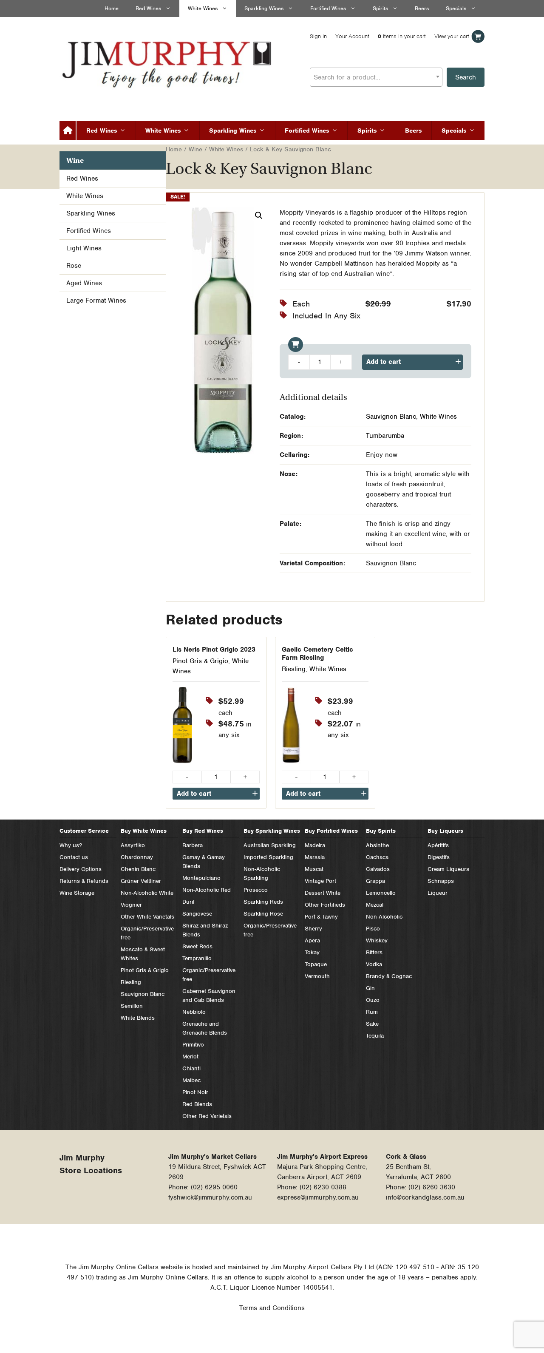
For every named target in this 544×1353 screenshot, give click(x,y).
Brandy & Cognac (389, 976)
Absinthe (377, 845)
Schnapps (441, 881)
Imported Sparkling (268, 857)
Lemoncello (381, 892)
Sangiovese (197, 913)
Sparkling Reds (263, 901)
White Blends (138, 1017)
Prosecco (256, 889)
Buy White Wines (144, 830)
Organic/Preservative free (147, 933)
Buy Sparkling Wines (272, 830)
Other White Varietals (147, 916)
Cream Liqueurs (448, 869)
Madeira (315, 845)
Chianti (191, 1068)
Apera (312, 940)
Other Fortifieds (325, 904)
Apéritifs (438, 845)
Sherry (313, 928)
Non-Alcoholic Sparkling (262, 873)
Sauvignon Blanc (391, 416)
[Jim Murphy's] (168, 62)
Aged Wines (84, 283)
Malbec (191, 1080)
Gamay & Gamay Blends (203, 862)
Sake (372, 1023)
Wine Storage (77, 892)
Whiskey (377, 940)
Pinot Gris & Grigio (200, 661)
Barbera (192, 845)
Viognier (131, 904)
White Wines (203, 8)
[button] (258, 215)
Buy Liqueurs (445, 830)
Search (465, 77)
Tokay (312, 952)
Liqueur (438, 892)
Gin (370, 988)
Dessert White (322, 892)
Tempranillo (197, 958)
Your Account (352, 36)
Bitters (374, 952)
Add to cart (383, 361)
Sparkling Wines (263, 8)
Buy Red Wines (202, 830)
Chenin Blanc (138, 869)
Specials (456, 8)
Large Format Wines (96, 300)
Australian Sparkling (270, 845)
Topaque (316, 964)
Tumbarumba (385, 435)
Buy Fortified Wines (331, 830)
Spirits (380, 8)
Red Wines (148, 8)
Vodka (374, 964)
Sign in (318, 36)
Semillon (132, 1006)
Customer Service (84, 830)
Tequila (375, 1035)
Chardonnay (137, 857)
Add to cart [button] (194, 793)
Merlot (190, 1056)
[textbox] (376, 77)
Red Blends (197, 1104)
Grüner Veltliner (141, 881)
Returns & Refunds (84, 881)
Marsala (315, 857)
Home (112, 8)
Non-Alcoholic (384, 916)
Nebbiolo (194, 1011)
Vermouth (317, 976)
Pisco (373, 928)
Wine (195, 149)
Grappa (375, 881)
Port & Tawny (321, 916)
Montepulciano (201, 878)
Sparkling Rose (263, 913)
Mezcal (374, 904)
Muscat (314, 869)
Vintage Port (320, 881)
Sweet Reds (197, 946)
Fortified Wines (328, 8)
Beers (422, 8)
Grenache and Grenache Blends (204, 1028)
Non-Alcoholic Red (206, 889)
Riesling (294, 669)
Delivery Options (81, 869)
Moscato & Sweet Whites (143, 954)
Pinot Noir (195, 1092)
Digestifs (439, 857)
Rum (372, 1011)
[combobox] (376, 77)
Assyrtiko (133, 845)
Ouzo (373, 1000)
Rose (73, 265)
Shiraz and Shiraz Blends (205, 930)
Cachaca (377, 857)
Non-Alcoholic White (147, 892)
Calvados (378, 869)
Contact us (74, 857)
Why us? (71, 845)
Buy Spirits (381, 830)
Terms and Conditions (272, 1308)
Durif (188, 901)
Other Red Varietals (207, 1116)
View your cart (451, 36)
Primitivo (193, 1044)
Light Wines (84, 248)
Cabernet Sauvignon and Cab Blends (208, 995)
